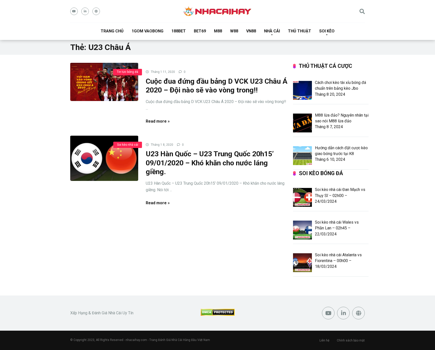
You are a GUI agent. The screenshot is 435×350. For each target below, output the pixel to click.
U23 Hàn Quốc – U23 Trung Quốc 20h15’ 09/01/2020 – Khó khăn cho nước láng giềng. (210, 163)
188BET (178, 31)
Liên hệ (324, 340)
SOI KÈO (327, 31)
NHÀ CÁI (272, 31)
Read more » (158, 121)
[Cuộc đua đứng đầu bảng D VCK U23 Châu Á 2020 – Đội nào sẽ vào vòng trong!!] (104, 81)
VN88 (251, 31)
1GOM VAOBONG (147, 31)
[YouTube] (74, 11)
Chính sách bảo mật (351, 340)
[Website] (96, 11)
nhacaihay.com (136, 340)
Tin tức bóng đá (127, 72)
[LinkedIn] (85, 11)
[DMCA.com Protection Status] (218, 314)
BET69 (200, 31)
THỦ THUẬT (299, 31)
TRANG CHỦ (112, 31)
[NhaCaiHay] (217, 11)
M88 (218, 31)
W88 (234, 31)
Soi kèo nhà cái (127, 144)
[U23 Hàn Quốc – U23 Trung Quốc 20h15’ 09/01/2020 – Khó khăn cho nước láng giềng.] (104, 158)
